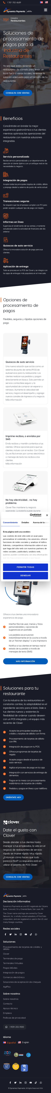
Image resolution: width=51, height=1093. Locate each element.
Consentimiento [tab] (10, 522)
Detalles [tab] (25, 522)
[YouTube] (26, 934)
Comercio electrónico (14, 977)
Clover (6, 953)
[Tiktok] (31, 934)
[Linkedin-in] (15, 934)
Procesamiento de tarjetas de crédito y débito (22, 948)
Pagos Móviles (10, 968)
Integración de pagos (13, 972)
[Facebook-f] (5, 934)
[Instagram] (20, 934)
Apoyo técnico (10, 1008)
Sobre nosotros (10, 999)
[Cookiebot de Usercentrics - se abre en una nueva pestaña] (31, 515)
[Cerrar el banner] (47, 515)
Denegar (25, 575)
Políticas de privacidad (14, 1017)
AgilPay (7, 986)
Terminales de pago (13, 958)
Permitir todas (25, 567)
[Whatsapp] (41, 1082)
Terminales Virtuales (13, 963)
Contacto (7, 1003)
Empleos (7, 1013)
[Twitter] (10, 934)
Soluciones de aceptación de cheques (22, 982)
